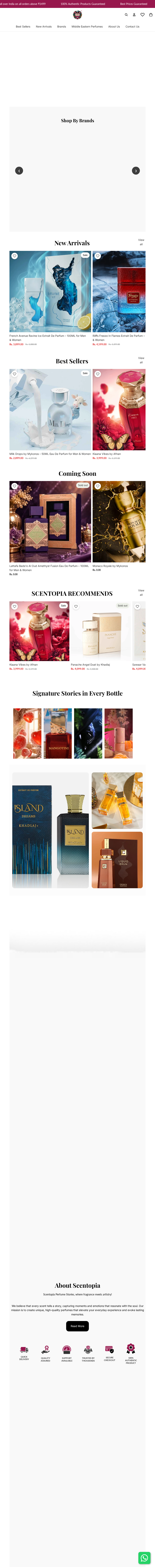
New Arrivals (44, 26)
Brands (61, 26)
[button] (14, 256)
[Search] (126, 15)
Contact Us (132, 26)
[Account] (134, 15)
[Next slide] (141, 298)
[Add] (85, 326)
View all (141, 242)
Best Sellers (23, 26)
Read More (77, 1326)
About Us (114, 26)
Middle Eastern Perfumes (87, 26)
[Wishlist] (142, 15)
